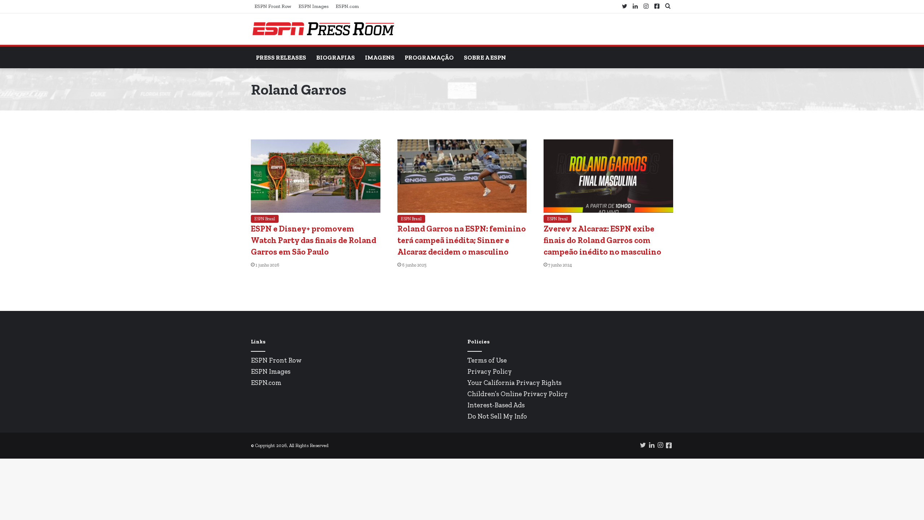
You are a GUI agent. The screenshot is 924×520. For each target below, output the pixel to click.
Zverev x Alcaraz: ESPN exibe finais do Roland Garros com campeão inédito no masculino (602, 240)
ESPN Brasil (264, 218)
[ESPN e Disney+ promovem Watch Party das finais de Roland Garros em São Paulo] (315, 210)
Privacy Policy (489, 371)
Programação (429, 57)
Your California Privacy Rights (514, 382)
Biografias (335, 57)
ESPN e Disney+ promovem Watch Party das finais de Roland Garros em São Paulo (313, 240)
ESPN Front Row (272, 6)
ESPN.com (347, 6)
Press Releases (281, 57)
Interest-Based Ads (496, 405)
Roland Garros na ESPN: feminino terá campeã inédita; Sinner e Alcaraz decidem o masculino (461, 240)
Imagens (380, 57)
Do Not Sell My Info (497, 416)
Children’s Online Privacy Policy (517, 394)
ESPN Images (313, 6)
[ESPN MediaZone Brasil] (323, 29)
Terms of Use (487, 360)
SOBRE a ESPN (485, 57)
